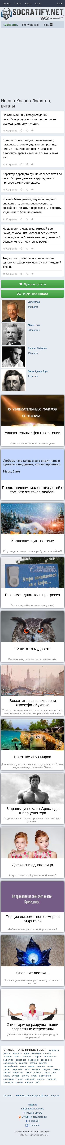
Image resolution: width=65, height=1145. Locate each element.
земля (28, 1072)
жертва (38, 1056)
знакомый (8, 1078)
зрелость (8, 1082)
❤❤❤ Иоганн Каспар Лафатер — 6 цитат (37, 1095)
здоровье (18, 1072)
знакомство (45, 1075)
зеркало (38, 1072)
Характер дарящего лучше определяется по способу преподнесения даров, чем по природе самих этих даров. (32, 178)
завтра (33, 1062)
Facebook (34, 1120)
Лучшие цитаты (34, 284)
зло (54, 1072)
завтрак (43, 1062)
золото (41, 1078)
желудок (7, 1056)
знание (19, 1078)
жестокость (50, 1056)
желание (36, 1053)
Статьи (17, 3)
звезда (56, 1069)
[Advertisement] (32, 63)
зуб (37, 1082)
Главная (7, 1095)
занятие (41, 1066)
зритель (29, 1082)
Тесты (38, 3)
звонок (6, 1072)
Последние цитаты (32, 1112)
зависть (23, 1062)
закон (23, 1066)
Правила (32, 1104)
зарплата (17, 1069)
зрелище (51, 1078)
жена (17, 1056)
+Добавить (10, 25)
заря (27, 1069)
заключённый (10, 1066)
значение (30, 1078)
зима (47, 1072)
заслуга (36, 1069)
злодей (15, 1075)
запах (50, 1066)
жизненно (33, 1059)
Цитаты (6, 3)
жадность (54, 1049)
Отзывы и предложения (34, 1116)
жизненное (46, 1059)
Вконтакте (34, 1125)
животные (21, 1059)
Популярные (30, 24)
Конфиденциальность (32, 1108)
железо (47, 1053)
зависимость (10, 1062)
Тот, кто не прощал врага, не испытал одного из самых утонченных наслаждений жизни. (32, 262)
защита (46, 1069)
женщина (27, 1056)
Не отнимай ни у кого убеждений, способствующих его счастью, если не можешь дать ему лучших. (29, 118)
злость (25, 1075)
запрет (6, 1069)
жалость (17, 1053)
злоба (6, 1075)
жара (26, 1053)
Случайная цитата (34, 293)
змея (33, 1075)
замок (31, 1066)
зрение (19, 1082)
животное (8, 1059)
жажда (6, 1053)
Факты (28, 3)
